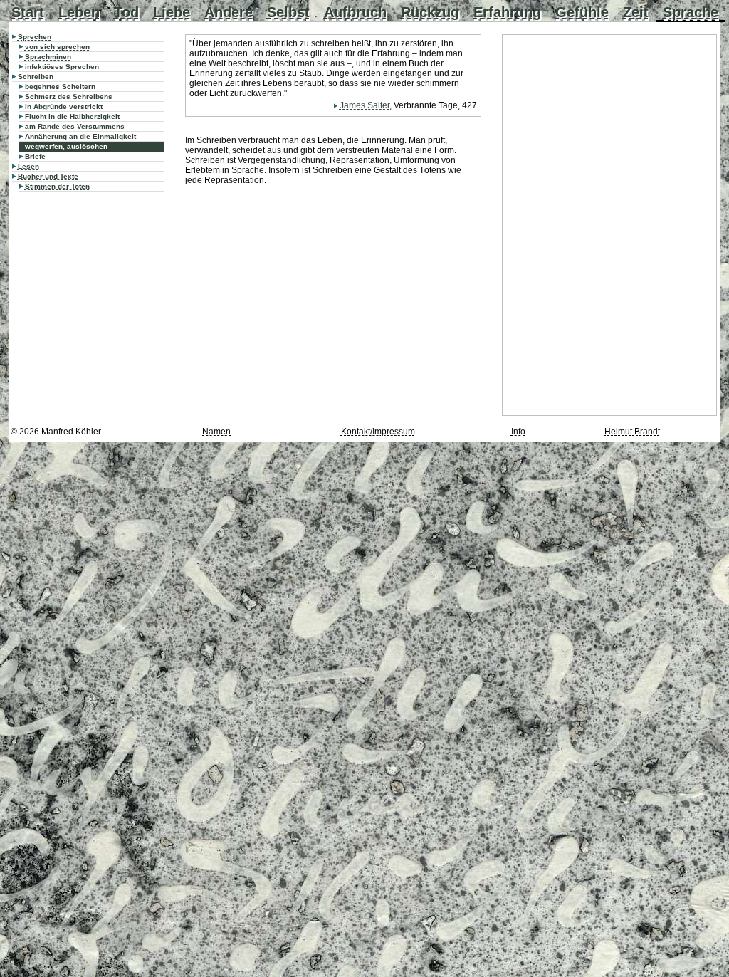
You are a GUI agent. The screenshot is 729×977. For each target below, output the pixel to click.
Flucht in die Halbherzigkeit (72, 116)
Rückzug (430, 12)
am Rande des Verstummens (75, 126)
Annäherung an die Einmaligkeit (80, 136)
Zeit (636, 12)
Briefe (35, 156)
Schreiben (35, 76)
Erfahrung (507, 12)
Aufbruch (355, 12)
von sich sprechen (57, 47)
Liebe (171, 12)
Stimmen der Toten (57, 186)
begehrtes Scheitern (60, 86)
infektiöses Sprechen (62, 66)
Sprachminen (48, 57)
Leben (79, 12)
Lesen (28, 166)
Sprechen (34, 37)
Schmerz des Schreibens (68, 96)
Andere (228, 12)
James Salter (364, 105)
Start (27, 12)
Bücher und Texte (48, 176)
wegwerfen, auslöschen (66, 146)
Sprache (690, 12)
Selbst (288, 12)
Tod (126, 12)
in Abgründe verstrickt (64, 106)
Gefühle (582, 12)
